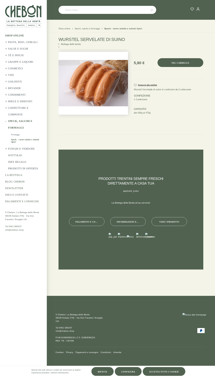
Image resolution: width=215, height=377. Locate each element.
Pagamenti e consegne (89, 222)
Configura (128, 372)
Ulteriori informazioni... (60, 373)
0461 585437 (15, 226)
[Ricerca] (150, 10)
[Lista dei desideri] (192, 9)
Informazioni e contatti (131, 222)
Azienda (117, 352)
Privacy (69, 352)
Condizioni (106, 352)
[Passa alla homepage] (23, 16)
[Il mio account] (198, 9)
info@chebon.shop (14, 230)
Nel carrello (180, 63)
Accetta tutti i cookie (164, 372)
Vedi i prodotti (169, 222)
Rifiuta (102, 372)
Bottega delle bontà (70, 48)
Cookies (60, 352)
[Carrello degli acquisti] (202, 6)
